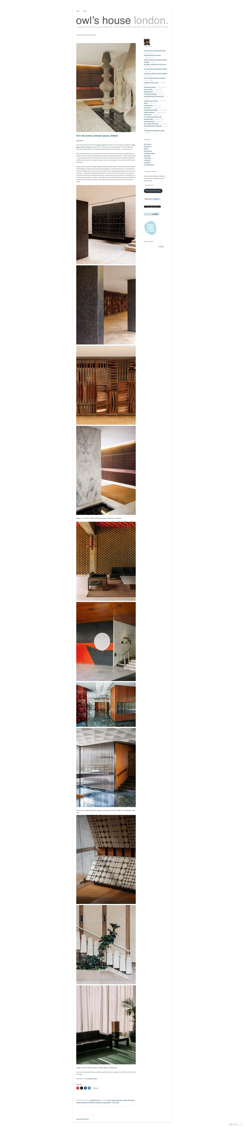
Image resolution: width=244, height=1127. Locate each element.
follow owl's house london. (153, 190)
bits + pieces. (147, 144)
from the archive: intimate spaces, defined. (97, 135)
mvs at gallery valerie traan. (151, 123)
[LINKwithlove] (150, 234)
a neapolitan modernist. (150, 94)
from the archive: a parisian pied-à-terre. (155, 50)
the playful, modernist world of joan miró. (155, 64)
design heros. (147, 146)
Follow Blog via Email (150, 171)
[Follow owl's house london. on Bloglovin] (152, 200)
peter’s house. (148, 114)
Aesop (89, 147)
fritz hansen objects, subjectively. (153, 126)
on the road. (147, 160)
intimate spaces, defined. (151, 110)
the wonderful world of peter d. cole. (154, 96)
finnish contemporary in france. (152, 55)
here (81, 1074)
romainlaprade (106, 1102)
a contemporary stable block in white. (154, 130)
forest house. (147, 107)
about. (85, 11)
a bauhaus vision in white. (151, 101)
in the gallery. (147, 158)
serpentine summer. (149, 121)
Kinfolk (83, 147)
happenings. (147, 155)
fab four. (146, 148)
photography (98, 1102)
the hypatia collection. (150, 87)
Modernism (85, 1102)
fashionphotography (117, 1100)
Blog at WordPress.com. (82, 1119)
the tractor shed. (148, 89)
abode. (146, 103)
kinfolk (125, 1100)
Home (77, 11)
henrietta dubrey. (148, 105)
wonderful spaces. (95, 1100)
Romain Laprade (101, 145)
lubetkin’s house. (148, 91)
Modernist (91, 1102)
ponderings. (147, 162)
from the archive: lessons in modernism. (155, 78)
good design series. (149, 153)
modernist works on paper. (151, 82)
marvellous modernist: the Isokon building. (155, 73)
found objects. (148, 151)
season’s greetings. (149, 112)
